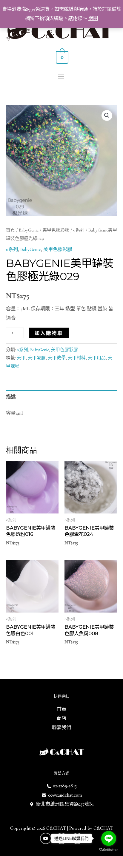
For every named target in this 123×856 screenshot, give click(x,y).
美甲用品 (97, 357)
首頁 (10, 230)
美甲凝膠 (37, 357)
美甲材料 (77, 357)
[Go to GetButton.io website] (108, 850)
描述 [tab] (11, 397)
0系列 (78, 230)
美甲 (21, 357)
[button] (107, 115)
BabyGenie (29, 230)
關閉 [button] (93, 18)
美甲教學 (57, 357)
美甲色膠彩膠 (55, 230)
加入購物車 (49, 333)
